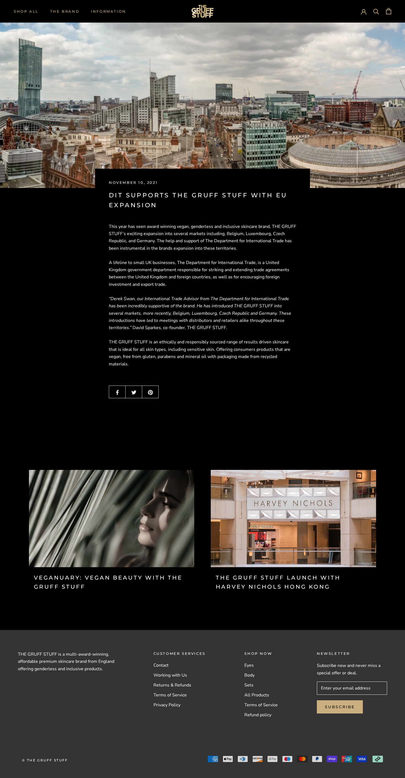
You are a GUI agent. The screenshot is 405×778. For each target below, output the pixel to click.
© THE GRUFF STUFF (45, 760)
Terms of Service (170, 695)
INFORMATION (108, 11)
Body (249, 675)
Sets (248, 685)
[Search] (376, 11)
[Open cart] (388, 11)
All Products (256, 695)
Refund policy (257, 715)
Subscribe (340, 706)
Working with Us (170, 675)
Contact (161, 665)
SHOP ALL (26, 11)
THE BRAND (64, 11)
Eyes (249, 665)
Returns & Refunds (172, 685)
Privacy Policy (166, 705)
